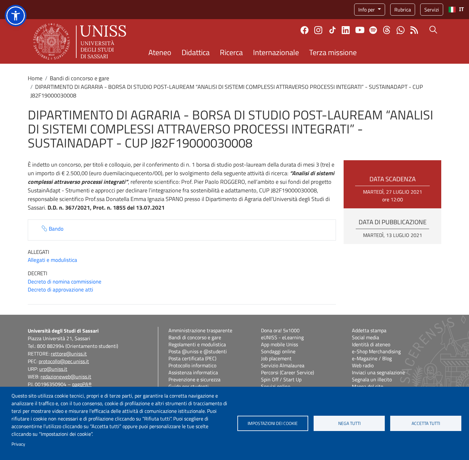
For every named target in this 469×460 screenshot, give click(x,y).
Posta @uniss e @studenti (197, 351)
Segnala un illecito (372, 379)
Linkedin (346, 30)
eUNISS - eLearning (282, 337)
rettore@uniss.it (69, 353)
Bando (56, 229)
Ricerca (231, 52)
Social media (365, 337)
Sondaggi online (278, 351)
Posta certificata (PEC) (192, 358)
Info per (367, 9)
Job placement (276, 358)
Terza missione (333, 52)
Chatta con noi (401, 30)
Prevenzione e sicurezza (194, 379)
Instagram (318, 30)
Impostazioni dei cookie (273, 423)
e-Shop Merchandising (376, 351)
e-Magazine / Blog (372, 358)
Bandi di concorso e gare (79, 78)
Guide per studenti (188, 386)
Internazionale (276, 52)
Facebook (305, 30)
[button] (15, 15)
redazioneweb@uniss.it (66, 376)
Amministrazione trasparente (200, 330)
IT (461, 9)
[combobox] (456, 10)
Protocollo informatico (192, 365)
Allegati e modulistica (52, 260)
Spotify (373, 30)
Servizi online (275, 386)
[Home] (79, 41)
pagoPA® (82, 384)
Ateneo (159, 52)
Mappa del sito (367, 386)
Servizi (431, 9)
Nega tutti (349, 423)
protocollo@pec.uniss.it (64, 361)
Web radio (363, 365)
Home (35, 78)
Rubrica (402, 9)
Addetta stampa (369, 330)
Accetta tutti (426, 423)
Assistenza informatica (193, 372)
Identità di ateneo (371, 344)
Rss (414, 30)
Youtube (359, 29)
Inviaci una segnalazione (378, 372)
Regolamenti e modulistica (197, 344)
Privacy (18, 444)
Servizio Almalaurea (282, 365)
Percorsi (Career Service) (287, 372)
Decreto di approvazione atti (60, 289)
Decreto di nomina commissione (64, 281)
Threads (387, 30)
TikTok (332, 29)
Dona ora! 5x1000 (280, 330)
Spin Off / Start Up (281, 379)
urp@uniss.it (53, 369)
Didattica (196, 52)
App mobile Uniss (279, 344)
